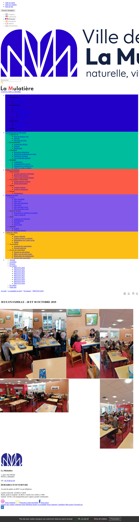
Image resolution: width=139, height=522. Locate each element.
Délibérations (22, 117)
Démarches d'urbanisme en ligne (25, 154)
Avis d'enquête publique (22, 158)
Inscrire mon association (22, 258)
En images (13, 266)
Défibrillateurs (19, 221)
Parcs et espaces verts (21, 136)
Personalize (115, 519)
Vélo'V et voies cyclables (22, 168)
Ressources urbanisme (21, 152)
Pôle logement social (21, 207)
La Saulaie (17, 131)
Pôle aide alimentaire (21, 203)
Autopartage (18, 162)
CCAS (12, 197)
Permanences (18, 193)
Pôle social (17, 201)
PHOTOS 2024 (19, 272)
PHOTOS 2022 (19, 275)
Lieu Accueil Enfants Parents (24, 178)
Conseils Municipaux (21, 111)
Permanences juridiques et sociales (25, 213)
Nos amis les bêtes (20, 140)
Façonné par (78, 504)
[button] (133, 293)
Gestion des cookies (8, 504)
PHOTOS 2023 (19, 273)
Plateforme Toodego (21, 156)
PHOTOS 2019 (19, 281)
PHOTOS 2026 (19, 268)
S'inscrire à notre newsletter (29, 503)
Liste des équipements (21, 125)
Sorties (16, 242)
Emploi (16, 228)
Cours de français (20, 230)
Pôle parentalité (19, 199)
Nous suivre (45, 503)
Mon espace (69, 504)
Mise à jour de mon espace (23, 254)
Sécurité (16, 138)
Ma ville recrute (19, 103)
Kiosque (12, 264)
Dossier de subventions (22, 252)
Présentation (18, 99)
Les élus (17, 107)
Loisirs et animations (21, 189)
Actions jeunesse (19, 187)
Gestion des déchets (20, 144)
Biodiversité (18, 148)
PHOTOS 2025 (19, 270)
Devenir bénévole (20, 248)
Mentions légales (31, 504)
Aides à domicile (19, 215)
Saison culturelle (19, 236)
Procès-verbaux (23, 115)
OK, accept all (83, 519)
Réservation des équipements (24, 256)
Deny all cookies (100, 519)
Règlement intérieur (25, 113)
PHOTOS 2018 (19, 283)
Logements (18, 127)
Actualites (13, 262)
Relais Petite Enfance (21, 176)
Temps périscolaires (20, 183)
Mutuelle (17, 223)
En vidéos (13, 285)
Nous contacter (10, 503)
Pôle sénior (18, 205)
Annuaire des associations (23, 246)
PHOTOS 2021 (19, 277)
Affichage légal (19, 119)
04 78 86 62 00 (9, 481)
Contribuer (61, 504)
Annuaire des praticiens (22, 219)
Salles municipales (20, 123)
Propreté (17, 146)
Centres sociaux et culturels (23, 238)
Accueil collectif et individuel (24, 174)
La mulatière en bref (15, 291)
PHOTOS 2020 (19, 279)
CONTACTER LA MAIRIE (11, 92)
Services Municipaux (21, 109)
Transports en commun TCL (23, 166)
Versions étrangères (8, 10)
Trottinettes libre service (22, 164)
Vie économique (19, 101)
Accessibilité (42, 504)
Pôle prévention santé (21, 209)
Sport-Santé (18, 225)
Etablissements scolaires (22, 181)
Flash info (13, 287)
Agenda (12, 260)
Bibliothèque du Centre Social (24, 240)
